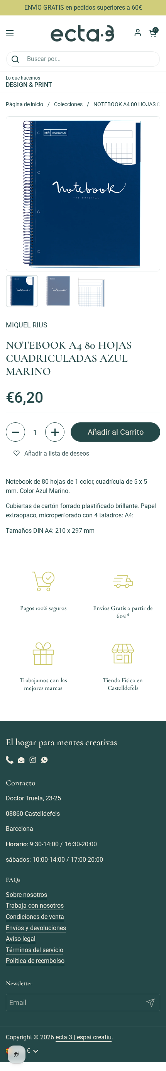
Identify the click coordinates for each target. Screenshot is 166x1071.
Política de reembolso (35, 960)
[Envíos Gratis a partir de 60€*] (123, 581)
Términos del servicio (34, 950)
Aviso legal (21, 938)
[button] (15, 432)
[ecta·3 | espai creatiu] (83, 33)
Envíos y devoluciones (36, 928)
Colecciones (68, 104)
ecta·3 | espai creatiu (84, 1037)
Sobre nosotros (26, 894)
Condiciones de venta (35, 916)
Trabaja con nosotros (35, 905)
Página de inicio (24, 104)
